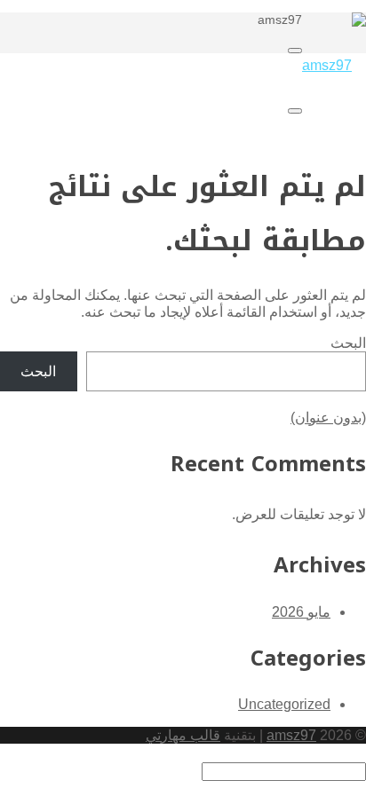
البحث (348, 343)
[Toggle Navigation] (295, 50)
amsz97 (291, 735)
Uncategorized (284, 704)
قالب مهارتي (183, 735)
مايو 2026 (301, 611)
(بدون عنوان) (328, 417)
